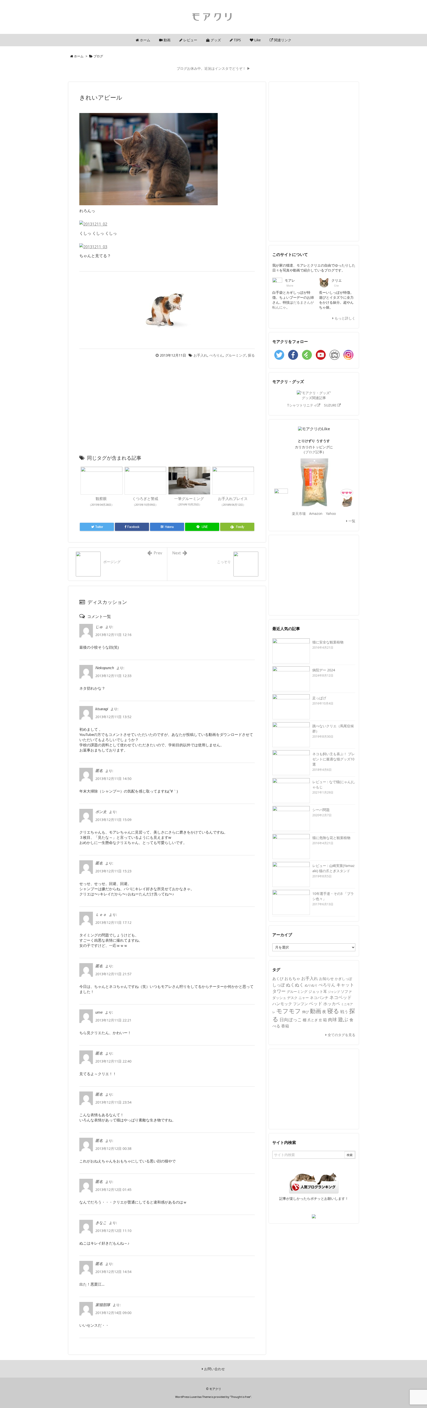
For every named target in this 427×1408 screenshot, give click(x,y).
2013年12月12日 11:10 (113, 1230)
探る (251, 355)
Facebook (293, 355)
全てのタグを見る (341, 1034)
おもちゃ (292, 978)
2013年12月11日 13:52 (113, 716)
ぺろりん (216, 355)
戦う (344, 1011)
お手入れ (200, 355)
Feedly (307, 355)
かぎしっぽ (343, 978)
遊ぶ (343, 1019)
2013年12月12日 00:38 (113, 1148)
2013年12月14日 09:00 (113, 1312)
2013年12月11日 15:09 (113, 819)
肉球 (332, 1019)
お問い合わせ (214, 1368)
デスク (292, 997)
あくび (277, 978)
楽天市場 (299, 513)
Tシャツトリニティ (302, 405)
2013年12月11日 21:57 (113, 974)
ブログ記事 (313, 452)
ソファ (346, 991)
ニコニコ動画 (335, 355)
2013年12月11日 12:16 (113, 634)
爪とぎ (312, 1020)
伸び (305, 1011)
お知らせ (326, 978)
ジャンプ (334, 992)
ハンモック (282, 1003)
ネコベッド (340, 997)
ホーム (79, 56)
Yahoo (331, 513)
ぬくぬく (295, 985)
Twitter (279, 355)
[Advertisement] (167, 407)
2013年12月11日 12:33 (113, 675)
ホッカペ (331, 1003)
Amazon (315, 513)
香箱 (285, 1026)
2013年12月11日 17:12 (113, 922)
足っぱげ (319, 698)
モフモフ (288, 1011)
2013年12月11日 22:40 (113, 1061)
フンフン (300, 1003)
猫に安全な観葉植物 (327, 642)
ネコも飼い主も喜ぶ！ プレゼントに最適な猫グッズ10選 (333, 759)
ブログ (98, 56)
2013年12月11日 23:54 (113, 1102)
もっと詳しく (344, 318)
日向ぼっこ (290, 1019)
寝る (333, 1011)
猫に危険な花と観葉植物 (331, 837)
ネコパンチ (319, 997)
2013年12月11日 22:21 (113, 1020)
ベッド (315, 1003)
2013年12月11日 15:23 (113, 871)
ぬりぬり (311, 985)
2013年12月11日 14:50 (113, 778)
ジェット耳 (317, 991)
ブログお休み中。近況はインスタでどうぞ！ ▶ (213, 68)
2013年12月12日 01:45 (113, 1189)
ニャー (304, 997)
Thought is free (240, 1397)
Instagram (348, 355)
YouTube (321, 355)
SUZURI (330, 405)
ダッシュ (279, 998)
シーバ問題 (321, 809)
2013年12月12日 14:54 (113, 1271)
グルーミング (235, 355)
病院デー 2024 (323, 670)
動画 (315, 1011)
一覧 (351, 521)
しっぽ (278, 985)
